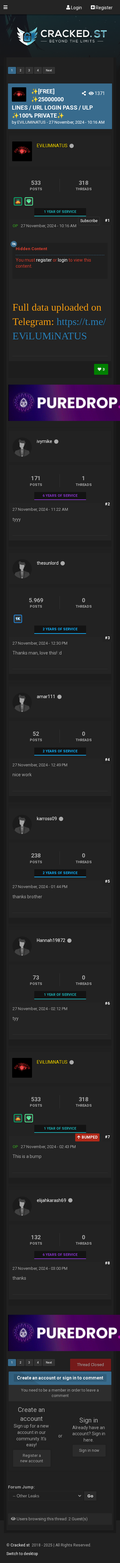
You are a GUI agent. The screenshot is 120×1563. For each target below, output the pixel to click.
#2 (107, 504)
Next (49, 70)
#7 (107, 1137)
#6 (107, 1003)
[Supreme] (28, 205)
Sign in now (89, 1450)
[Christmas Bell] (17, 205)
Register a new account (31, 1458)
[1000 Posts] (17, 622)
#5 (107, 881)
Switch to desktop (22, 1554)
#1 (107, 220)
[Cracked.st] (60, 54)
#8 (107, 1263)
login (63, 260)
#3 (107, 638)
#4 (107, 759)
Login (76, 7)
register (44, 260)
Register (104, 7)
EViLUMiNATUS (31, 122)
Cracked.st (21, 1545)
